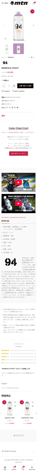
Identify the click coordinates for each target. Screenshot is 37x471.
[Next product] (34, 57)
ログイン (20, 373)
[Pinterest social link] (12, 107)
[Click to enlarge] (5, 38)
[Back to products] (32, 57)
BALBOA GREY (10, 418)
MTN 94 (10, 57)
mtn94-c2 (8, 104)
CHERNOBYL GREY (27, 418)
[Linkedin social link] (15, 107)
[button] (4, 25)
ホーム (4, 57)
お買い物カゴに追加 (25, 86)
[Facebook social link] (7, 107)
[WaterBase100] (18, 435)
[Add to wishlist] (15, 402)
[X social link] (9, 107)
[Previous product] (29, 57)
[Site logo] (19, 3)
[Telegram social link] (17, 107)
